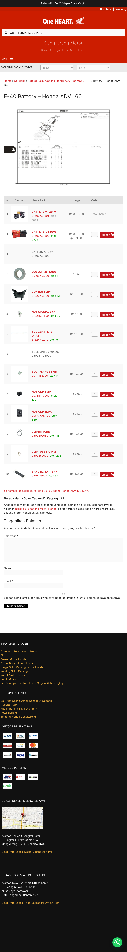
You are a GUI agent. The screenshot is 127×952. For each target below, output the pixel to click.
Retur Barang (9, 712)
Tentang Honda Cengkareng (18, 716)
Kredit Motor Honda (13, 675)
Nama (8, 568)
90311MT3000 (41, 395)
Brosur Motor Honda (13, 659)
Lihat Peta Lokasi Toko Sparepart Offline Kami (31, 902)
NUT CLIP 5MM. (42, 411)
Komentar (11, 536)
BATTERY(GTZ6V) (44, 231)
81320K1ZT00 (40, 295)
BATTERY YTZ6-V (44, 211)
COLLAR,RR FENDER (45, 271)
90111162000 (40, 375)
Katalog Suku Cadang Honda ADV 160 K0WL (56, 80)
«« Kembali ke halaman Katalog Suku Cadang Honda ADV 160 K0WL (46, 490)
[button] (5, 59)
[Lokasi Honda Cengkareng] (22, 828)
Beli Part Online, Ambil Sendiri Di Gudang (26, 700)
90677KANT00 (41, 415)
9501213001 (39, 475)
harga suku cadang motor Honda (36, 508)
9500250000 (40, 455)
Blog (3, 655)
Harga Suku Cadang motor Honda (22, 667)
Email (8, 581)
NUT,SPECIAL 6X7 (43, 311)
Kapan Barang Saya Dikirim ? (19, 708)
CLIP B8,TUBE (41, 431)
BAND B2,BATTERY (44, 471)
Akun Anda (105, 9)
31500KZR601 (40, 215)
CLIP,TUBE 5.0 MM (44, 451)
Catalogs (19, 80)
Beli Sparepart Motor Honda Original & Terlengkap (32, 683)
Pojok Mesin (8, 679)
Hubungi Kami (9, 704)
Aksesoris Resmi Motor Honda (20, 651)
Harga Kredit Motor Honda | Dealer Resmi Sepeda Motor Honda (63, 21)
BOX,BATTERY (41, 291)
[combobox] (63, 32)
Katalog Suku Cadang (14, 671)
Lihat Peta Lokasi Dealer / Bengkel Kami (27, 851)
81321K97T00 (40, 315)
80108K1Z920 (40, 275)
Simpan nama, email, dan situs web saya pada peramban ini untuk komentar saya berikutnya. (62, 597)
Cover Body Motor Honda (17, 663)
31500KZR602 (40, 235)
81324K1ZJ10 (40, 339)
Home (7, 80)
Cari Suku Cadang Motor (17, 67)
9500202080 (40, 435)
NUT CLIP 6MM (41, 391)
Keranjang (121, 9)
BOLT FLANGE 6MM (45, 371)
